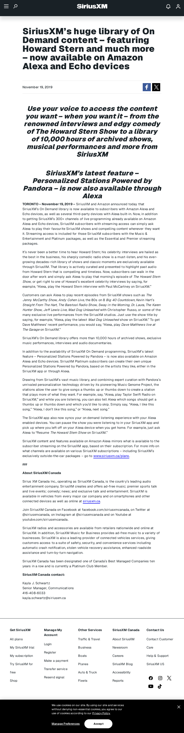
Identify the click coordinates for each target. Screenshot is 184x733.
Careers (118, 656)
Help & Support (158, 656)
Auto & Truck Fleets (87, 676)
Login (48, 644)
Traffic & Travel (89, 639)
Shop (13, 681)
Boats (82, 656)
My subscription (21, 656)
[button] (147, 87)
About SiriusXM (123, 639)
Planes (83, 664)
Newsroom (120, 647)
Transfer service (56, 669)
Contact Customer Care (160, 643)
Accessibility (121, 672)
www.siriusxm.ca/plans (111, 456)
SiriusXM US (155, 664)
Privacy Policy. (101, 713)
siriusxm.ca (91, 501)
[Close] (179, 707)
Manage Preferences (66, 724)
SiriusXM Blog (122, 664)
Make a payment (56, 661)
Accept (98, 724)
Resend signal (54, 677)
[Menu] (6, 6)
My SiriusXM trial (22, 647)
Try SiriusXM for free (21, 668)
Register (50, 652)
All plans (16, 639)
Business (84, 647)
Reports (118, 681)
